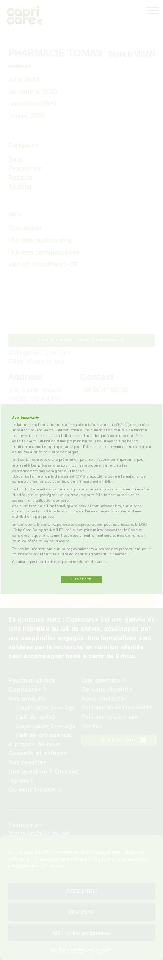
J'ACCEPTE (81, 579)
